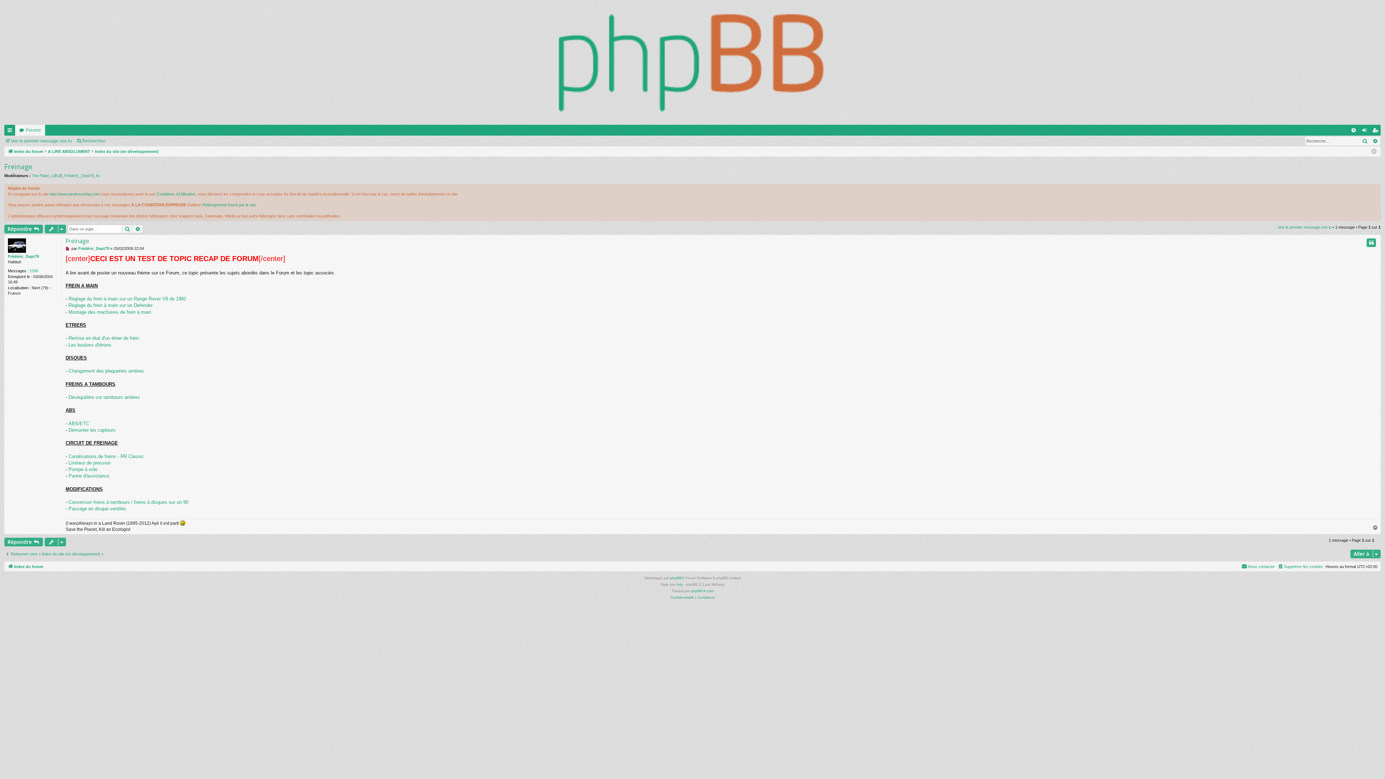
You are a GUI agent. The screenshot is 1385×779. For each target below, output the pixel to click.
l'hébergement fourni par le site (229, 205)
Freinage (18, 166)
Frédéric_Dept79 (79, 175)
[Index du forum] (692, 62)
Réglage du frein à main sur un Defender (111, 305)
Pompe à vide (83, 469)
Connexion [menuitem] (1366, 132)
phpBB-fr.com (702, 591)
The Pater (40, 175)
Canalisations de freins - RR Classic (106, 456)
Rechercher (93, 141)
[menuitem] (1353, 130)
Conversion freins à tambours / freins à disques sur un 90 (128, 502)
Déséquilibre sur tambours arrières (104, 397)
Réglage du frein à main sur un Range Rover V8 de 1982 (127, 299)
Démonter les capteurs (92, 430)
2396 (34, 271)
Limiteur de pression (90, 463)
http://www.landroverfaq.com (75, 194)
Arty (679, 584)
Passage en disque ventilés (97, 508)
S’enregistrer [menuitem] (1377, 132)
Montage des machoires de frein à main (110, 312)
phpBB (676, 578)
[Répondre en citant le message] (1371, 242)
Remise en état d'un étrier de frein (104, 338)
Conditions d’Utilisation (176, 194)
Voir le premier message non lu (41, 141)
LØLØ (56, 175)
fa (97, 175)
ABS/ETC (79, 423)
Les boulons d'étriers (90, 345)
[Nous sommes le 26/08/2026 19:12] (1374, 152)
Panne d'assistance (89, 476)
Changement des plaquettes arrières (106, 371)
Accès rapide (11, 132)
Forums (33, 130)
